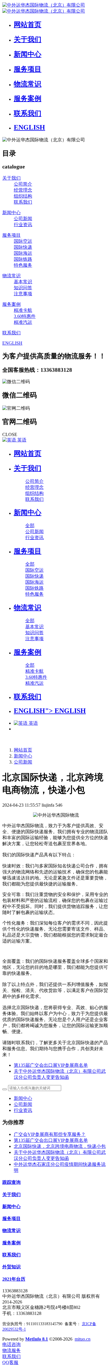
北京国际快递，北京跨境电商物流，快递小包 (60, 1146)
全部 (29, 525)
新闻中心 (23, 756)
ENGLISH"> (50, 710)
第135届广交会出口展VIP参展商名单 (51, 1140)
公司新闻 (23, 762)
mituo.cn (82, 1339)
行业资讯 (23, 1110)
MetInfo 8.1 (36, 1339)
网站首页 (27, 453)
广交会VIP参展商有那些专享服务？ (50, 1134)
